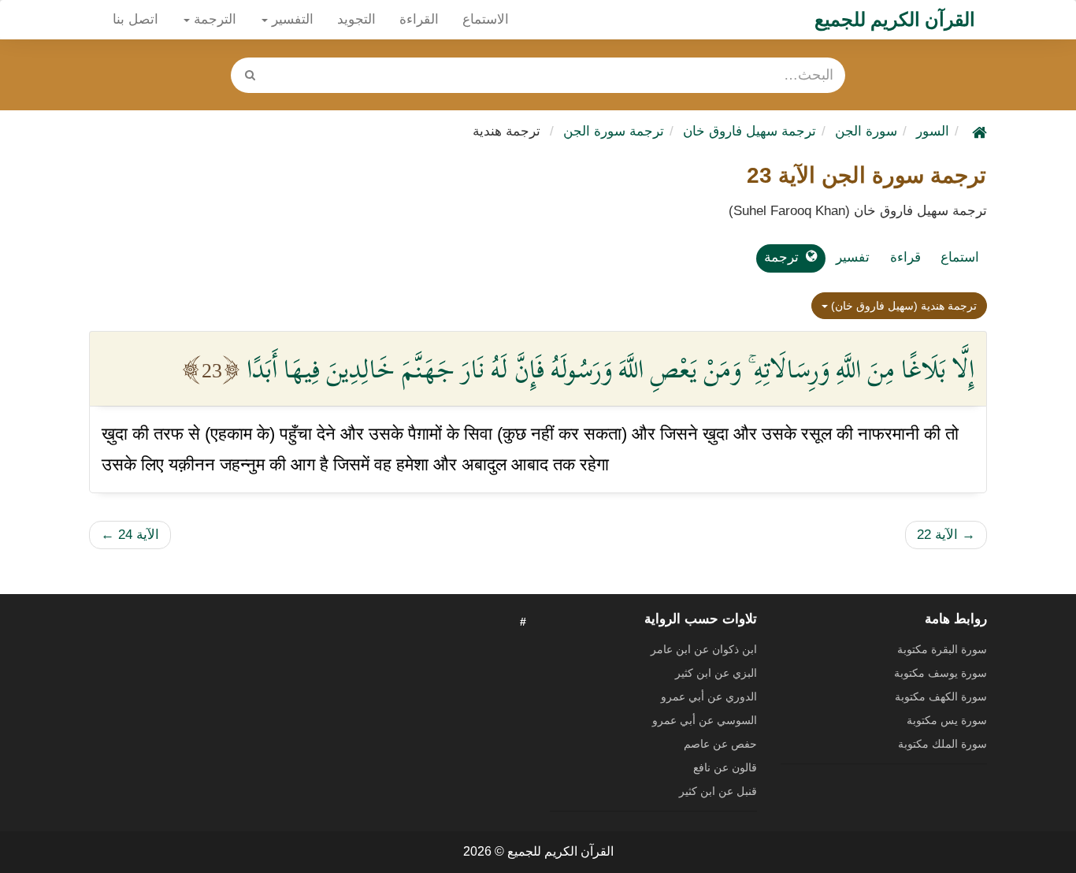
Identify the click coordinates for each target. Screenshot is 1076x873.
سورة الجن (866, 131)
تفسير (853, 257)
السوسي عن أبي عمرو (704, 720)
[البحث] (249, 75)
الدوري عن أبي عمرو (709, 696)
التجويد (356, 19)
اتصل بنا (135, 19)
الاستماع (485, 19)
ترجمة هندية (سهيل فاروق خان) (902, 305)
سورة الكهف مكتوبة (941, 696)
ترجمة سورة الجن (613, 131)
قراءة (905, 257)
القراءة (419, 19)
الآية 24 (130, 534)
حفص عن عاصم (720, 744)
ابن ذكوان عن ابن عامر (704, 649)
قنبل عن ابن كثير (718, 791)
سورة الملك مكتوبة (942, 744)
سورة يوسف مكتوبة (940, 673)
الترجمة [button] (213, 19)
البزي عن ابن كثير (716, 673)
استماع (960, 257)
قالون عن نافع (725, 767)
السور (932, 131)
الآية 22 (946, 534)
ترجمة (781, 257)
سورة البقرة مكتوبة (942, 649)
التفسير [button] (291, 19)
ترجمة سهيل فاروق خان (749, 131)
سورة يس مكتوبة (947, 720)
